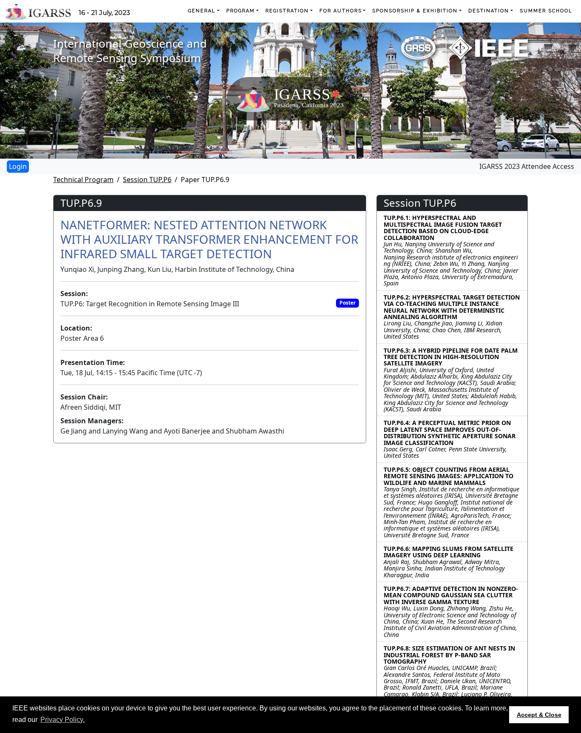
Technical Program (83, 179)
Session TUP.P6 (147, 179)
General (202, 11)
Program (240, 11)
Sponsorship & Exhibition (415, 11)
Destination (488, 11)
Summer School (546, 11)
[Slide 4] (313, 147)
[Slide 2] (282, 147)
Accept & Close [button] (539, 714)
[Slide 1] (267, 147)
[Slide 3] (298, 147)
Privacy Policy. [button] (62, 719)
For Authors (340, 11)
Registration (287, 11)
